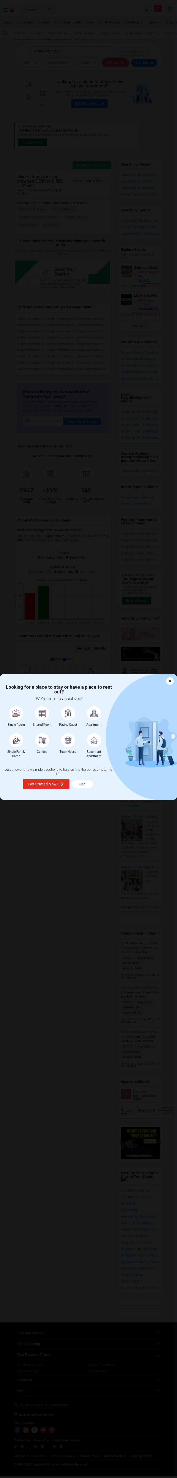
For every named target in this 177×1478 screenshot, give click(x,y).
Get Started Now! (43, 784)
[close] (170, 681)
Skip (82, 784)
